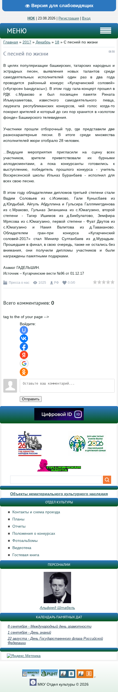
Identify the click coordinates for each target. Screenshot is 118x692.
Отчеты (19, 526)
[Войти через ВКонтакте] (24, 338)
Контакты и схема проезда (36, 512)
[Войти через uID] (24, 330)
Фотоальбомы (25, 540)
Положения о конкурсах (33, 533)
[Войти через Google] (24, 363)
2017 (27, 42)
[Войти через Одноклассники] (24, 372)
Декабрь (43, 42)
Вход (86, 18)
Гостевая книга (25, 555)
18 (57, 42)
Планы (18, 519)
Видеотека (21, 547)
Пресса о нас (19, 283)
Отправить (31, 399)
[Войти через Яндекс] (24, 355)
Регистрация (68, 18)
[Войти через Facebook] (24, 347)
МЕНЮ (17, 30)
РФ (56, 283)
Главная (10, 42)
